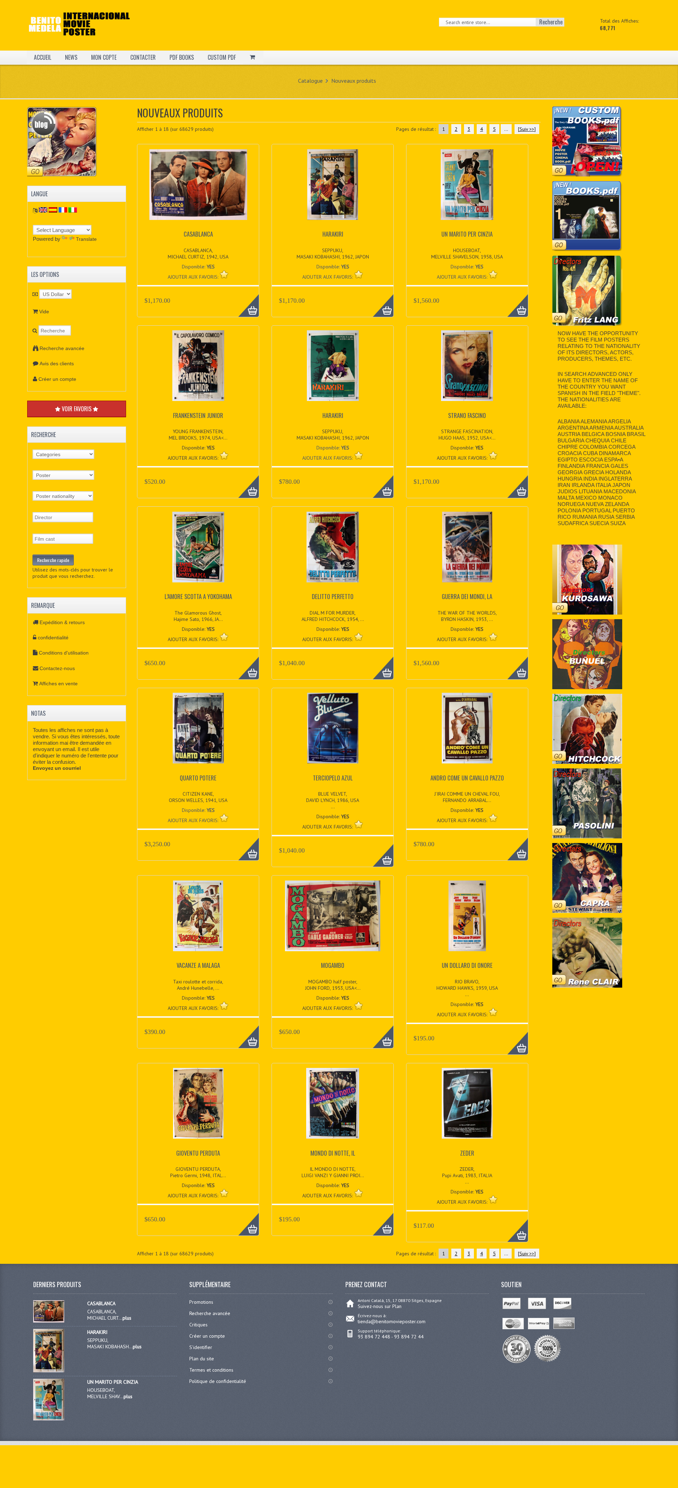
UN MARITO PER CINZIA (467, 233)
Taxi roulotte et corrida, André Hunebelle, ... (198, 984)
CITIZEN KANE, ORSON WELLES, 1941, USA (198, 797)
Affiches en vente (58, 683)
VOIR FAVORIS (76, 409)
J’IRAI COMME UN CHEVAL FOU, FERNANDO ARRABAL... (467, 797)
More (245, 301)
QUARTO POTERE (198, 777)
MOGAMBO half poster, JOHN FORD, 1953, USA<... (333, 984)
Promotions (201, 1302)
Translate (86, 239)
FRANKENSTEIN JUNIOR (198, 415)
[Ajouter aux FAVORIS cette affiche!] (224, 274)
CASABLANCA (198, 233)
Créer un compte (57, 379)
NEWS (71, 57)
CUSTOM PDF (222, 57)
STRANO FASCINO (467, 415)
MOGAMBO (332, 965)
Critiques (198, 1324)
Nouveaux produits (353, 80)
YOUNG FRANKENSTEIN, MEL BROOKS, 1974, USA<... (198, 434)
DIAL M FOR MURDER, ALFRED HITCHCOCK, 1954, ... (333, 616)
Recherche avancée (62, 348)
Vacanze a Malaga (198, 965)
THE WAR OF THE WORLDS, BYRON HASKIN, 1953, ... (467, 616)
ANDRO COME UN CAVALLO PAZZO (467, 777)
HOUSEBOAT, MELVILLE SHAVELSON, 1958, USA (467, 253)
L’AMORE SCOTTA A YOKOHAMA (198, 596)
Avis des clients (57, 363)
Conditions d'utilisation (64, 653)
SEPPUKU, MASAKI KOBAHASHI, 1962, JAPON (333, 253)
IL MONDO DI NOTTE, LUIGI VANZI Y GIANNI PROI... (333, 1172)
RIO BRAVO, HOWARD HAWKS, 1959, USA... (467, 988)
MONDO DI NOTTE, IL (332, 1153)
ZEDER (467, 1153)
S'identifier (200, 1347)
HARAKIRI (332, 233)
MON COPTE (104, 57)
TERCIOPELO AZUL (333, 777)
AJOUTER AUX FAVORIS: (194, 277)
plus (127, 1318)
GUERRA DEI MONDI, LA (467, 596)
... (506, 129)
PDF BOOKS (182, 57)
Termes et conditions (211, 1370)
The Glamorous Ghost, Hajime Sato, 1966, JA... (198, 616)
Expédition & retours (62, 622)
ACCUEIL (42, 57)
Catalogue (310, 80)
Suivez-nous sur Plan (380, 1306)
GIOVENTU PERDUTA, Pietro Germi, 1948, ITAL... (198, 1172)
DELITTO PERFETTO (332, 596)
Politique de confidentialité (217, 1381)
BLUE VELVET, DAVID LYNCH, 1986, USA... (332, 800)
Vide (44, 311)
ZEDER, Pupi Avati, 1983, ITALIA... (467, 1175)
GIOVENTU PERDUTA (198, 1153)
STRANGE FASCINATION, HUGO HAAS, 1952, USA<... (467, 434)
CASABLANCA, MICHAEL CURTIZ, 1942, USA (198, 253)
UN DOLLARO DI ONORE (467, 965)
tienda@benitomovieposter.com (392, 1321)
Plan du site (201, 1358)
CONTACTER (143, 57)
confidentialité (53, 637)
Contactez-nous (57, 668)
